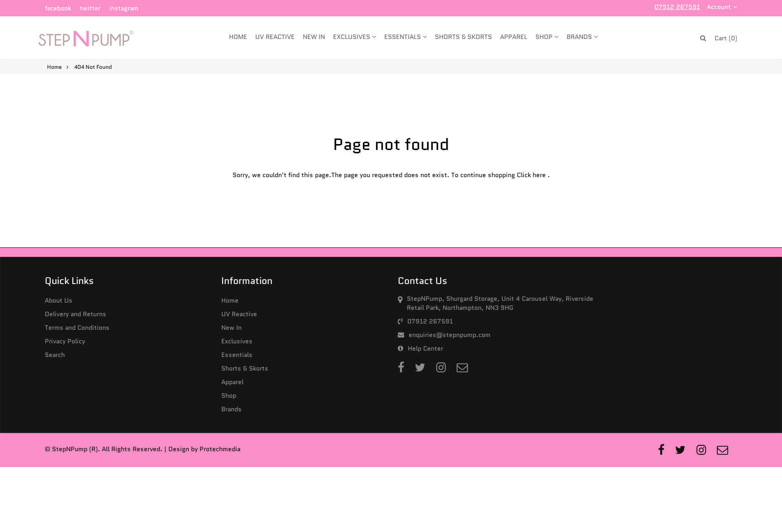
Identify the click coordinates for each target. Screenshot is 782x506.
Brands (580, 36)
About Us (58, 300)
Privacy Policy (65, 341)
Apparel (513, 36)
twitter (90, 8)
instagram (123, 8)
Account (719, 6)
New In (314, 36)
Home (238, 36)
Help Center (425, 348)
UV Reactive (275, 36)
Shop (544, 36)
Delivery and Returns (75, 313)
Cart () (726, 38)
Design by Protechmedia (204, 448)
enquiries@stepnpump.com (450, 334)
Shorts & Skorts (463, 36)
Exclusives (352, 36)
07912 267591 (677, 6)
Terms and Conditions (77, 327)
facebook (58, 8)
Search (55, 354)
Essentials (403, 36)
